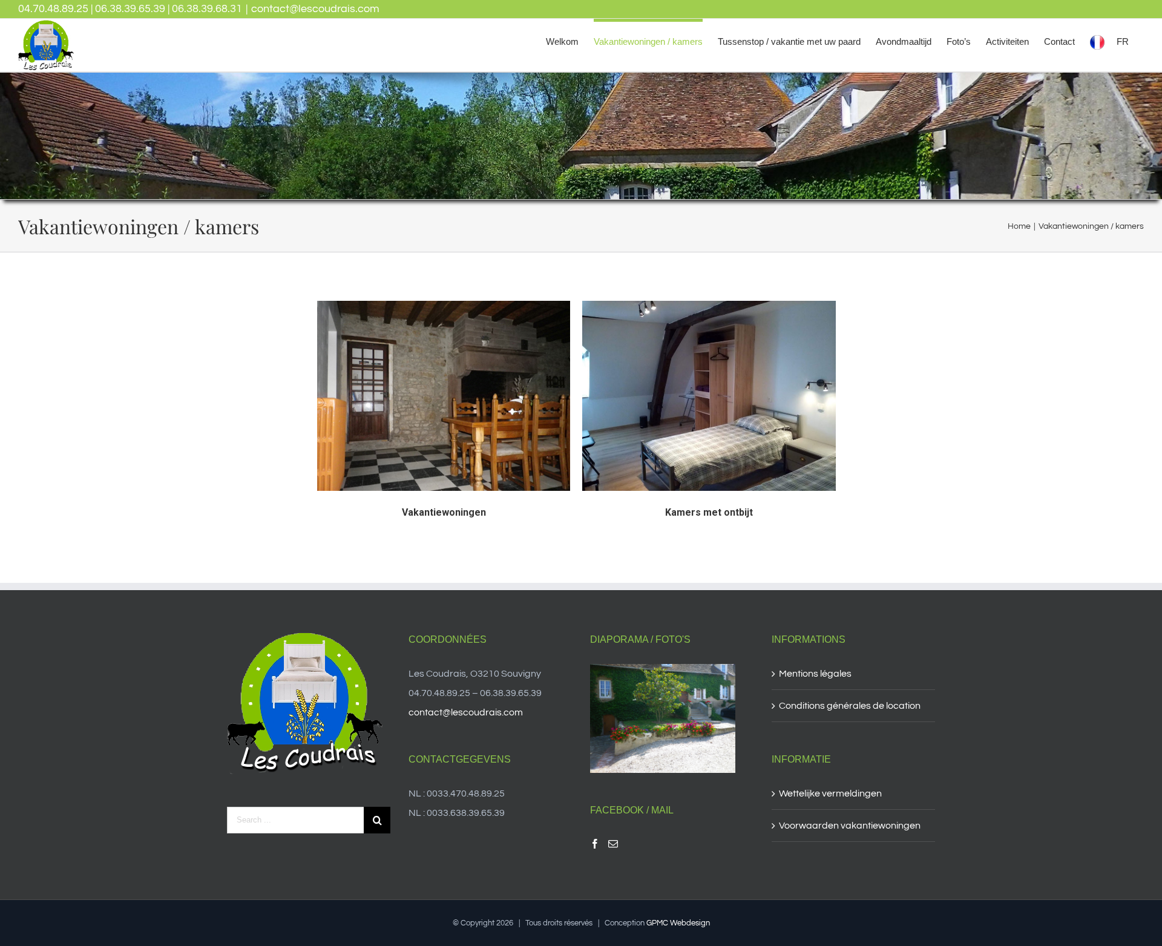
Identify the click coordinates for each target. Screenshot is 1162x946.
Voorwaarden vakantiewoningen (850, 825)
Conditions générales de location (850, 706)
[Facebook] (595, 844)
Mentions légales (815, 673)
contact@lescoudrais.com (315, 9)
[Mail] (613, 844)
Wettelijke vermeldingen (830, 793)
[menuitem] (562, 40)
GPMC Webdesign (678, 923)
